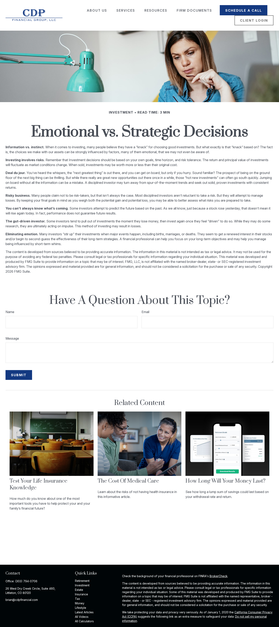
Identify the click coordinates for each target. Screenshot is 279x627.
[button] (97, 10)
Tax (77, 598)
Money (79, 603)
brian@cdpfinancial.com (22, 599)
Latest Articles (84, 612)
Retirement (82, 580)
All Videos (81, 616)
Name (10, 312)
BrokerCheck (219, 576)
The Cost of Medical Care (128, 481)
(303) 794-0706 (26, 581)
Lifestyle (80, 607)
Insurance (81, 594)
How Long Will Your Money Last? (225, 481)
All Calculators (84, 621)
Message (12, 338)
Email (145, 312)
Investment (82, 585)
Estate (79, 589)
